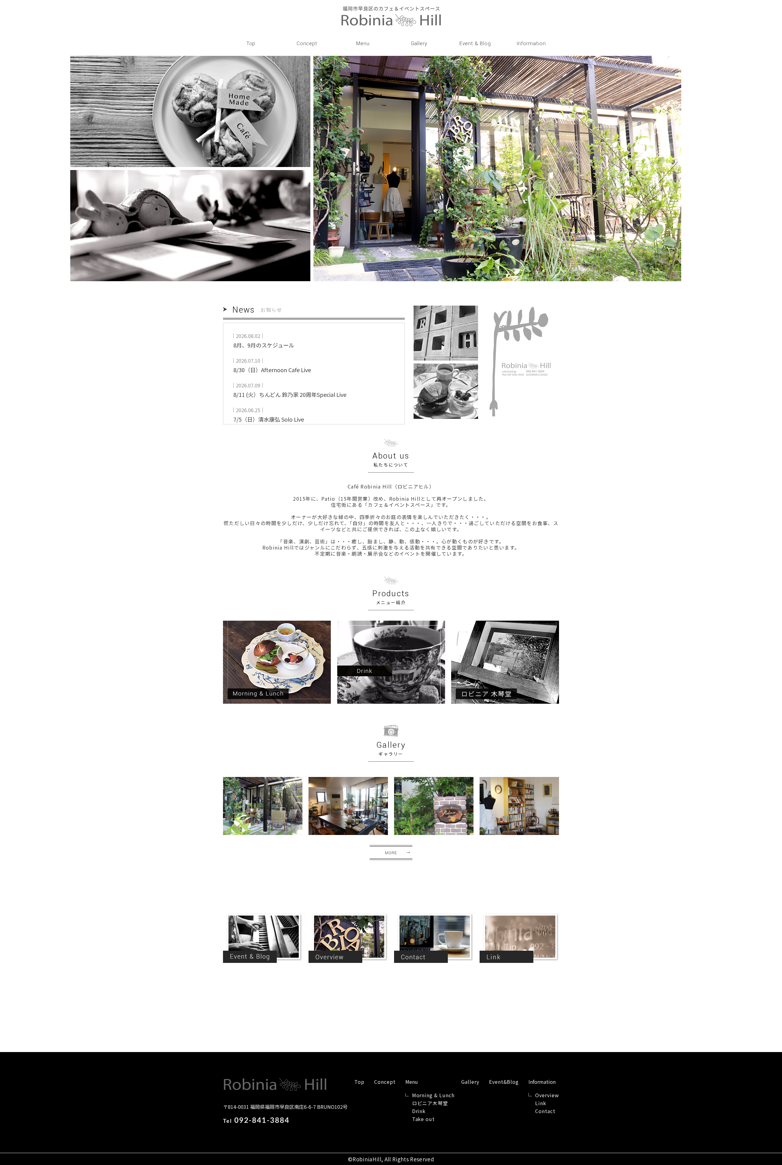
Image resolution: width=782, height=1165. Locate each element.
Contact (545, 1111)
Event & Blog (475, 43)
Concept (307, 43)
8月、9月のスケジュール (263, 345)
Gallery (419, 43)
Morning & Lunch (433, 1095)
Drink (419, 1111)
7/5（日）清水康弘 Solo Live (268, 419)
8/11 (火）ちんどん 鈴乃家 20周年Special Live (289, 394)
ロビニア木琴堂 (430, 1103)
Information (531, 43)
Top (251, 43)
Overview (547, 1095)
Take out (423, 1119)
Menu (363, 43)
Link (540, 1103)
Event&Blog (504, 1081)
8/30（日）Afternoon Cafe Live (272, 370)
